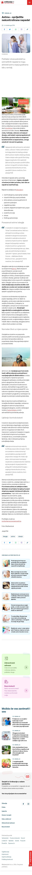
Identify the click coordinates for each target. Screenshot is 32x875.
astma (13, 536)
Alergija (5, 536)
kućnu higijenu (12, 410)
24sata (17, 840)
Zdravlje (4, 803)
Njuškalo (11, 840)
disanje (20, 536)
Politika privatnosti (7, 859)
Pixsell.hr (4, 843)
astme (14, 269)
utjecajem (19, 190)
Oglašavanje (5, 851)
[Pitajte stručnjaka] (30, 858)
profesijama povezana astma (11, 521)
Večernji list (5, 838)
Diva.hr (23, 838)
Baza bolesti (6, 826)
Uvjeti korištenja (6, 857)
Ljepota (4, 811)
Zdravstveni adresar (8, 823)
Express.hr (11, 843)
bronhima (9, 128)
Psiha (3, 807)
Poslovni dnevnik (15, 838)
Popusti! (22, 840)
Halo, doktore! (6, 819)
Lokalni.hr (4, 840)
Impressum (5, 854)
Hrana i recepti (6, 815)
